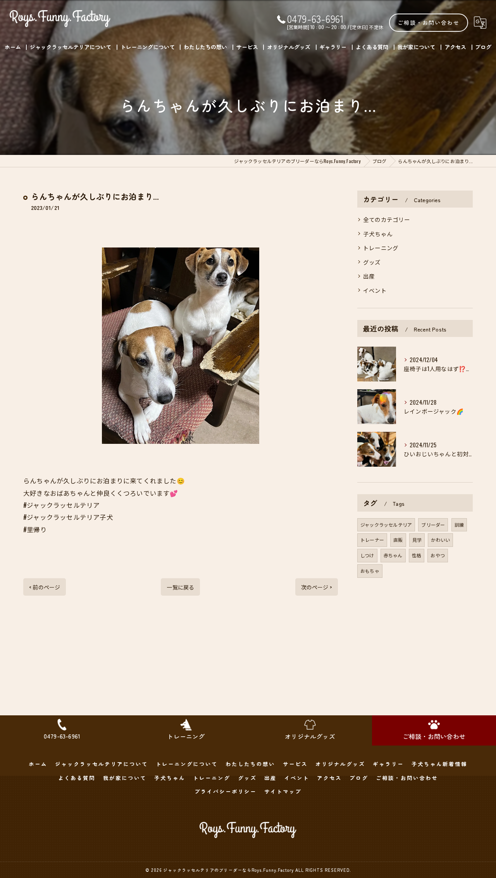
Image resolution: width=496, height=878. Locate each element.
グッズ (372, 262)
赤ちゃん (393, 555)
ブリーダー (433, 524)
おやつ (438, 555)
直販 (398, 539)
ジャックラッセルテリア (386, 524)
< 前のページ (44, 587)
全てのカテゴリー (386, 219)
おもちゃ (369, 570)
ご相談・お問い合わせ (429, 22)
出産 (369, 276)
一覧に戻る (180, 587)
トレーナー (372, 539)
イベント (375, 290)
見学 (417, 539)
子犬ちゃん (378, 234)
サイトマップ (282, 791)
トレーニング (380, 248)
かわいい (440, 539)
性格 (416, 555)
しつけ (367, 555)
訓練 (459, 524)
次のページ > (316, 587)
